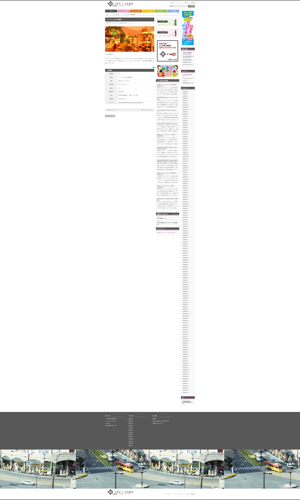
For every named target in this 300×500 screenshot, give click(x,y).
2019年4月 (185, 275)
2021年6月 (185, 217)
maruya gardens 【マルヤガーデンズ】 (161, 420)
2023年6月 (185, 165)
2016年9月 (185, 345)
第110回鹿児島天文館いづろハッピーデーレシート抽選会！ (167, 98)
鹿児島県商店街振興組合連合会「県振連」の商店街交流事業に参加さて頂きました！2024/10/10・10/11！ (167, 161)
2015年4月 (185, 383)
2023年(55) (131, 425)
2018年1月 (185, 309)
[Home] (107, 14)
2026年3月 (185, 98)
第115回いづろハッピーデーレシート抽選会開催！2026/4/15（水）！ (167, 85)
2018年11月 (185, 286)
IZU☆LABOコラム (161, 11)
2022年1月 (185, 201)
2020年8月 (185, 239)
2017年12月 (185, 311)
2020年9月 (185, 237)
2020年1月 (185, 255)
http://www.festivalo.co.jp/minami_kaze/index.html (131, 102)
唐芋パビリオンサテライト (147, 109)
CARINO (186, 401)
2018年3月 (185, 304)
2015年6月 (185, 378)
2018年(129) (131, 436)
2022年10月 (185, 181)
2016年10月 (185, 342)
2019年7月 (185, 268)
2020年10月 (185, 235)
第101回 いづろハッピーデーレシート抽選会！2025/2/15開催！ (166, 135)
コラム (184, 80)
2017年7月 (185, 322)
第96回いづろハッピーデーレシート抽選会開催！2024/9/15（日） (166, 173)
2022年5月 (185, 192)
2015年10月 (185, 369)
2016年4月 (185, 356)
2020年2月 (185, 253)
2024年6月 (185, 140)
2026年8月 (185, 91)
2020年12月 (185, 230)
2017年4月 (185, 329)
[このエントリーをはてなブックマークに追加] (153, 67)
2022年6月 (185, 190)
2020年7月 (185, 241)
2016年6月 (185, 351)
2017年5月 (185, 327)
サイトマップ (179, 2)
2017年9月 (185, 318)
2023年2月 (185, 172)
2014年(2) (130, 445)
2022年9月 (185, 183)
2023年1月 (185, 174)
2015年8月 (185, 374)
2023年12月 (185, 152)
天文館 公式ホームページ (157, 423)
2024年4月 (185, 145)
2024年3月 (185, 147)
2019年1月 (185, 282)
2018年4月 (185, 302)
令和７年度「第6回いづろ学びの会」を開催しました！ (166, 111)
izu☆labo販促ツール (161, 218)
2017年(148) (131, 438)
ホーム (111, 11)
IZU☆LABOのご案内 (123, 11)
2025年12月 (185, 104)
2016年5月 (185, 354)
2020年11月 (185, 232)
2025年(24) (131, 420)
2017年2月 (185, 333)
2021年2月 (185, 226)
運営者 (172, 2)
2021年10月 (185, 208)
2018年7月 (185, 295)
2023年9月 (185, 158)
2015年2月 (185, 387)
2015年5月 (185, 381)
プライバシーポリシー (178, 494)
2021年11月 (185, 205)
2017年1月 (185, 336)
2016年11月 (185, 340)
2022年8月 (185, 185)
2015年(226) (131, 443)
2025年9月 (185, 111)
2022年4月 (185, 194)
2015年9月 (185, 372)
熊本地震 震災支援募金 (187, 59)
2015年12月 (185, 365)
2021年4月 (185, 221)
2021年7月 (185, 214)
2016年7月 (185, 349)
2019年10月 (185, 262)
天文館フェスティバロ (111, 109)
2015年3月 (185, 385)
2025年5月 (185, 120)
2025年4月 (185, 122)
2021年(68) (131, 429)
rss (192, 3)
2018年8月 (185, 293)
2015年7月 (185, 376)
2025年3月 (185, 125)
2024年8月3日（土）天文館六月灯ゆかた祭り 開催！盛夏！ (167, 199)
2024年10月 (185, 131)
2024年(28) (131, 423)
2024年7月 (185, 138)
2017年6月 (185, 324)
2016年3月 (185, 358)
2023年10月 (185, 156)
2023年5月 (185, 167)
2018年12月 (185, 284)
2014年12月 (185, 392)
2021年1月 (185, 228)
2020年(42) (131, 432)
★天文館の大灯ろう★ (187, 62)
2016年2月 (185, 360)
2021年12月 (185, 203)
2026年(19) (131, 418)
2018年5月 (185, 300)
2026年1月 (185, 102)
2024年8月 (185, 136)
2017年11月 (185, 313)
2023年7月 (185, 163)
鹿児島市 (154, 418)
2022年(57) (131, 427)
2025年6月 (185, 118)
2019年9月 (185, 264)
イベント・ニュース (136, 11)
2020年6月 (185, 244)
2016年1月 (185, 363)
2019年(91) (131, 434)
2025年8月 (185, 113)
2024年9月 (185, 134)
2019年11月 (185, 259)
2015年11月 (185, 367)
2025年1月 (185, 129)
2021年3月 (185, 223)
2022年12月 (185, 176)
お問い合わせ (186, 2)
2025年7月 (185, 116)
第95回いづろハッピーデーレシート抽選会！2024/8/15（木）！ (165, 186)
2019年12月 (185, 257)
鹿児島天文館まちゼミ (187, 82)
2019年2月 (185, 280)
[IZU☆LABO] (120, 7)
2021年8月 (185, 212)
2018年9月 (185, 291)
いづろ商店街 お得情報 (187, 74)
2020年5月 (185, 246)
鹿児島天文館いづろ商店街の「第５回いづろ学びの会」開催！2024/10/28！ (167, 148)
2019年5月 (185, 273)
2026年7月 (185, 93)
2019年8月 (185, 266)
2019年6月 (185, 271)
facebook (194, 3)
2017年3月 (185, 331)
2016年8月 (185, 347)
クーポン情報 (148, 11)
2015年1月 (185, 390)
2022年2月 (185, 199)
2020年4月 (185, 248)
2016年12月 (185, 338)
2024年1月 (185, 149)
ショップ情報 (173, 11)
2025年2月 (185, 127)
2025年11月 (185, 107)
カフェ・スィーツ (123, 22)
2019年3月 (185, 277)
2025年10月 (185, 109)
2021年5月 (185, 219)
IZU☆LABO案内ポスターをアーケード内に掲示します (167, 223)
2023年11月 (185, 154)
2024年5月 (185, 143)
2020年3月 (185, 250)
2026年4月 (185, 95)
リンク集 (187, 494)
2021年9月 (185, 210)
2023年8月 (185, 161)
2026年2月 (185, 100)
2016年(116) (131, 441)
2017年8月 (185, 320)
